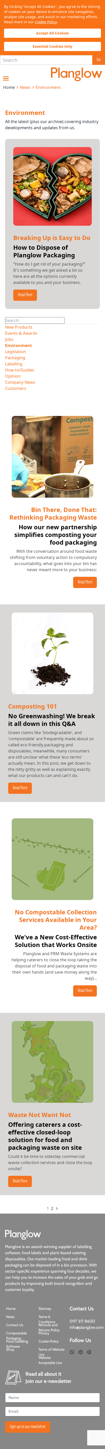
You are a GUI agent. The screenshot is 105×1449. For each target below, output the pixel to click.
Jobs (9, 339)
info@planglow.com (87, 1327)
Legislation (15, 351)
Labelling (13, 364)
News (10, 1316)
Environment (18, 345)
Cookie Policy (46, 21)
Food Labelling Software (17, 1344)
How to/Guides (19, 370)
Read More (25, 295)
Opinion (13, 376)
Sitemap (44, 1308)
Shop (10, 1349)
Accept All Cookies (52, 33)
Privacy (43, 1333)
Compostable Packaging (16, 1335)
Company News (20, 382)
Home (11, 1308)
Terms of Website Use (51, 1352)
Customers (15, 388)
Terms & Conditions (46, 1319)
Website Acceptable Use (50, 1360)
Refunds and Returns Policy (49, 1327)
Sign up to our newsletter (28, 1427)
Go (99, 60)
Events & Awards (21, 333)
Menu (6, 78)
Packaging (15, 358)
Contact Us (14, 1325)
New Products (18, 327)
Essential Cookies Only (52, 46)
